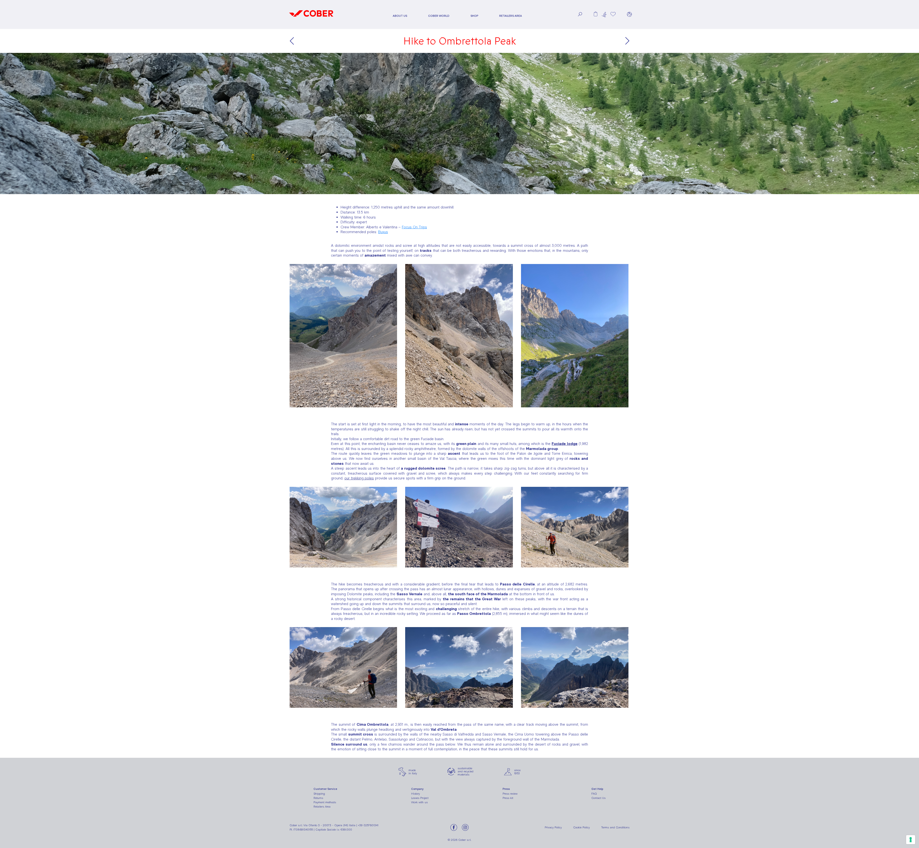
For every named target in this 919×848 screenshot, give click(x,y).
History (415, 793)
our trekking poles (359, 478)
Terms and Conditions (615, 827)
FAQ (594, 793)
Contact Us (598, 798)
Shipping (319, 793)
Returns (318, 798)
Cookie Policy (581, 827)
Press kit (508, 798)
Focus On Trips (414, 227)
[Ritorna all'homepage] (311, 18)
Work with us (419, 802)
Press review (510, 793)
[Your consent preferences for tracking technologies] (910, 839)
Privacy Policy (553, 827)
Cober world (438, 15)
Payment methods (325, 802)
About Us (400, 15)
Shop (474, 15)
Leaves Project (419, 798)
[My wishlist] (613, 14)
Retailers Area (510, 15)
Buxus (383, 232)
